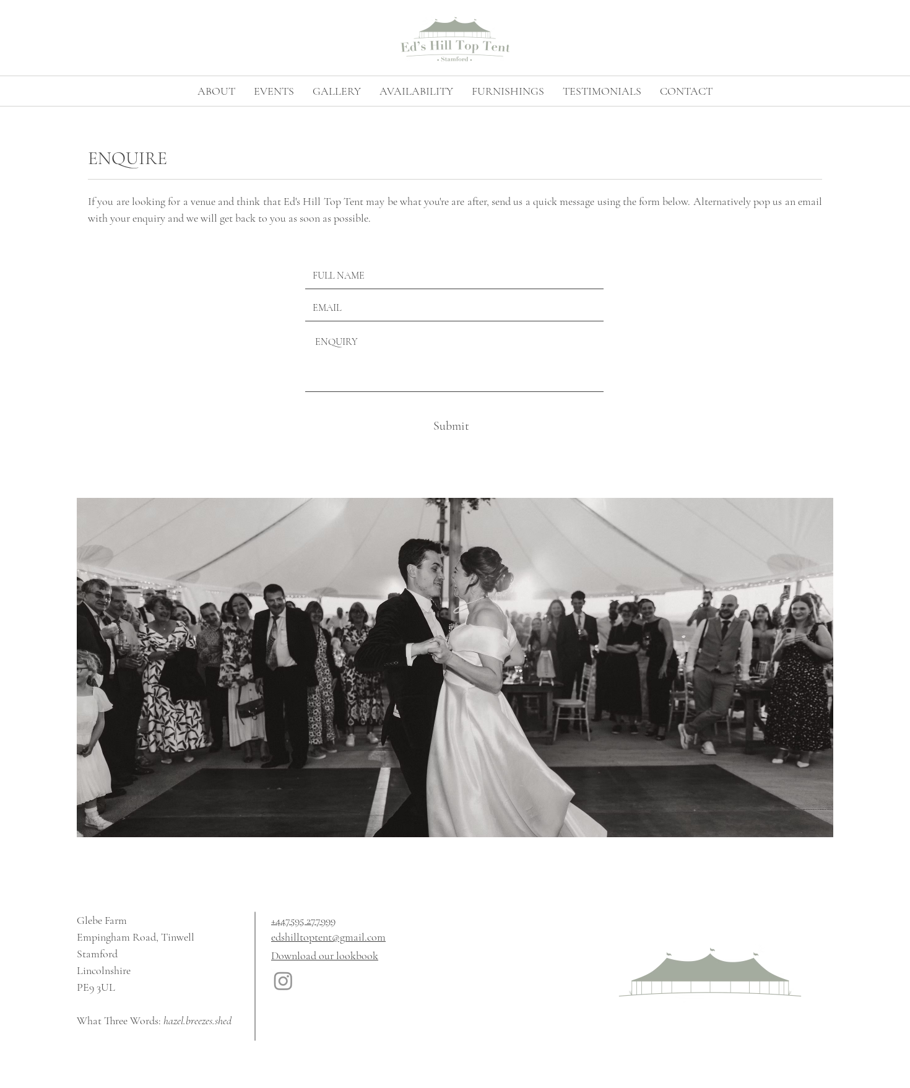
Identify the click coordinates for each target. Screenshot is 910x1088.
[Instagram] (283, 980)
